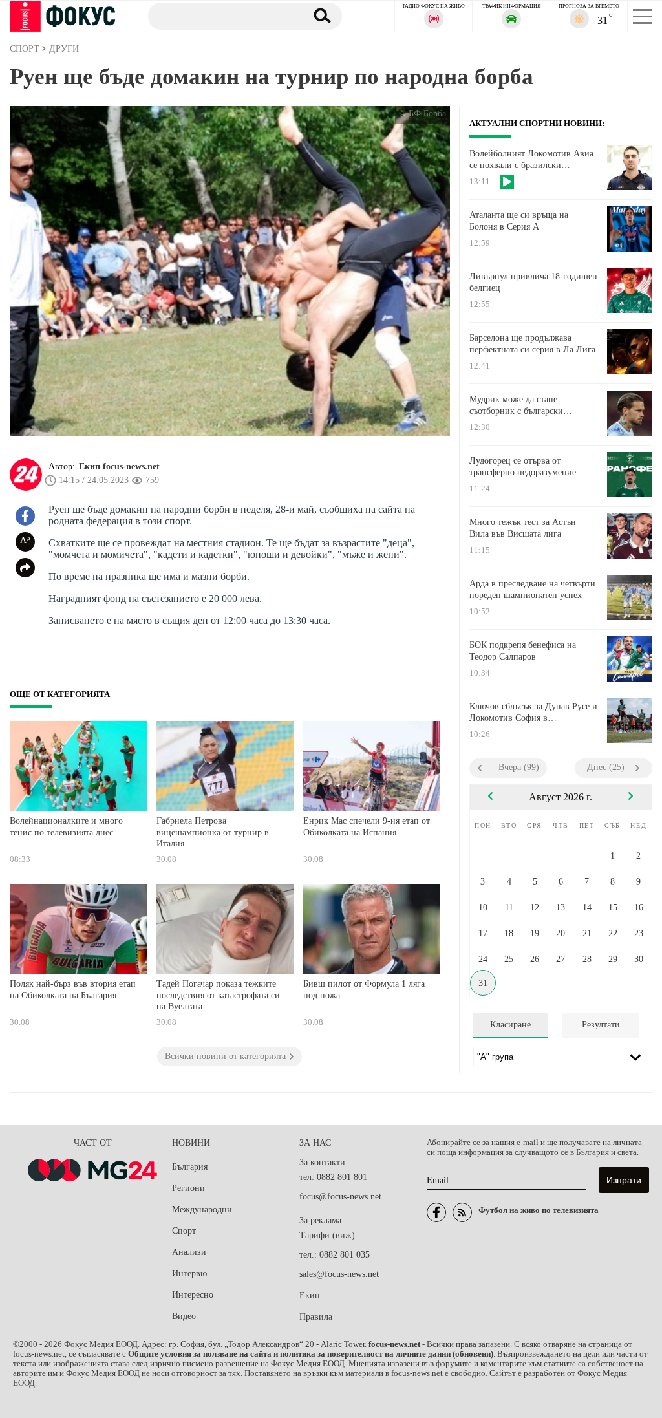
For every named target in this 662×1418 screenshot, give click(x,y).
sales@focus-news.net (339, 1274)
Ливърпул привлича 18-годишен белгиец (533, 282)
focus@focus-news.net (340, 1196)
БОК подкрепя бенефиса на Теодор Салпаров (522, 650)
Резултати (601, 1024)
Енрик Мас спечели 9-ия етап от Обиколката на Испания (366, 826)
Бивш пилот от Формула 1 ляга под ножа (364, 989)
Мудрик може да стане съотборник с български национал (516, 405)
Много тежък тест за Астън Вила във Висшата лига (522, 528)
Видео (184, 1316)
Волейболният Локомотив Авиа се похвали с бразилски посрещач (531, 160)
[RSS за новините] (462, 1212)
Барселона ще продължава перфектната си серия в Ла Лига (532, 343)
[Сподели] (25, 567)
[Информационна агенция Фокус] (436, 1212)
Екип (309, 1295)
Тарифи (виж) (327, 1235)
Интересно (192, 1295)
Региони (188, 1188)
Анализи (189, 1252)
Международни (202, 1209)
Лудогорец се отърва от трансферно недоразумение (522, 466)
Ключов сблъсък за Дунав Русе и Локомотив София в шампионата (533, 713)
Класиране (510, 1024)
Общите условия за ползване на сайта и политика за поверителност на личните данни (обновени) (310, 1354)
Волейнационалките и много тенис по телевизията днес (66, 826)
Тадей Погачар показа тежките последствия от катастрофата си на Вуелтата (218, 995)
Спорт (184, 1231)
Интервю (189, 1273)
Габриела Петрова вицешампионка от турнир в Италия (212, 832)
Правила (315, 1317)
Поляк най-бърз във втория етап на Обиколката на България (73, 989)
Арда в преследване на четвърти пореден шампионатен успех (532, 589)
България (190, 1167)
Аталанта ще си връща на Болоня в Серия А (518, 220)
